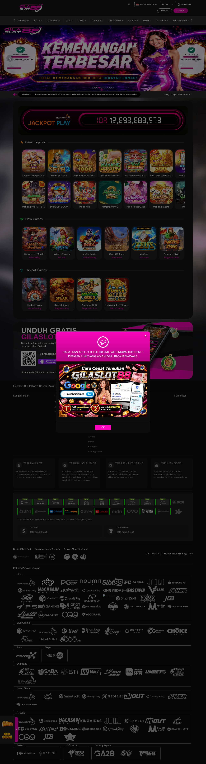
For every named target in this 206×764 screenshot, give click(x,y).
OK (103, 427)
